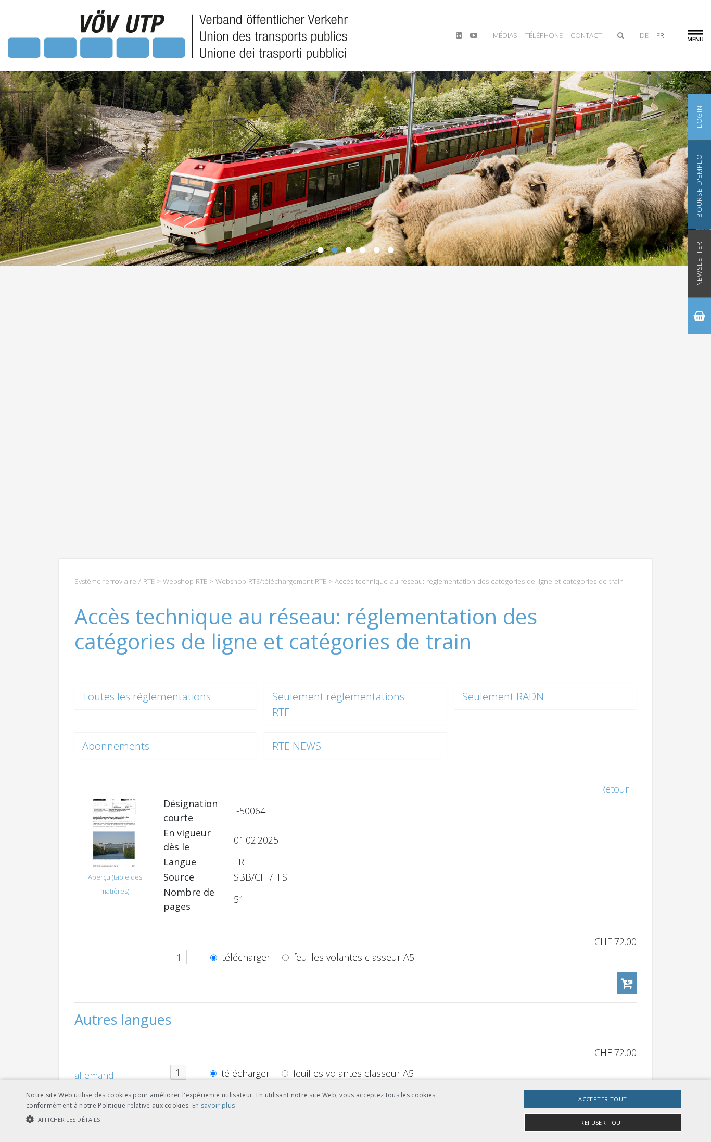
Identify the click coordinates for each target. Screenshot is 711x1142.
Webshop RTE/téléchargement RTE (270, 581)
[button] (240, 1119)
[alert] (355, 1111)
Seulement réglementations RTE (338, 704)
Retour (614, 789)
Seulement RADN (503, 696)
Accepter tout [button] (602, 1099)
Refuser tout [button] (602, 1122)
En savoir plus (213, 1105)
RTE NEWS (296, 745)
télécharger (244, 957)
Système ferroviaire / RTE (114, 581)
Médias (505, 35)
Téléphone (544, 35)
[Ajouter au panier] (627, 983)
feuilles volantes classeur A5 (352, 957)
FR (660, 35)
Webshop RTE (185, 581)
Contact (586, 35)
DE (644, 35)
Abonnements (115, 745)
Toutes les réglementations (146, 696)
